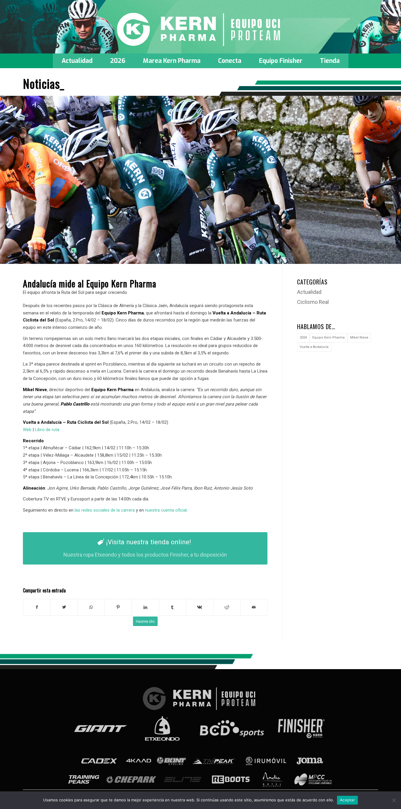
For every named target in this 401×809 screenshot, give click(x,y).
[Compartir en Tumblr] (172, 607)
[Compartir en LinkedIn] (145, 607)
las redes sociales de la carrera (105, 510)
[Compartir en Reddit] (226, 607)
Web (27, 429)
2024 (303, 337)
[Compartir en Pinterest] (118, 607)
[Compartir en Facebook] (36, 607)
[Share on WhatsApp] (91, 607)
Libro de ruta (47, 429)
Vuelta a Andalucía (314, 347)
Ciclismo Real (313, 302)
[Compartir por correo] (253, 607)
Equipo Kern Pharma (328, 337)
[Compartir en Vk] (199, 607)
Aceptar (347, 800)
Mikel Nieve (359, 337)
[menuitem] (77, 60)
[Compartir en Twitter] (63, 607)
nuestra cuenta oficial (166, 510)
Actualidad (309, 292)
